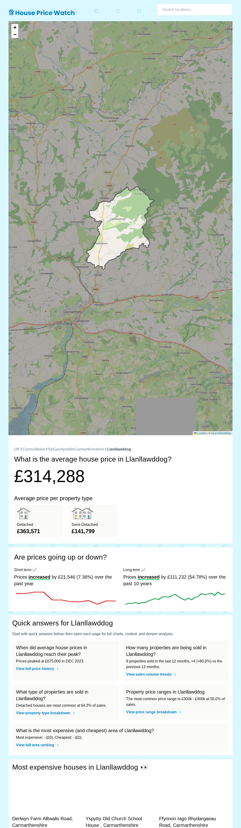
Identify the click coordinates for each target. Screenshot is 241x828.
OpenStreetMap (221, 433)
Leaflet (201, 433)
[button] (14, 27)
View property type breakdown (43, 713)
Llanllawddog (119, 449)
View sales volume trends (149, 674)
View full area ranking (35, 745)
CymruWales (34, 449)
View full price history (35, 669)
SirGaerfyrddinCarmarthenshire (76, 449)
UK (17, 449)
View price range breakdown (151, 712)
